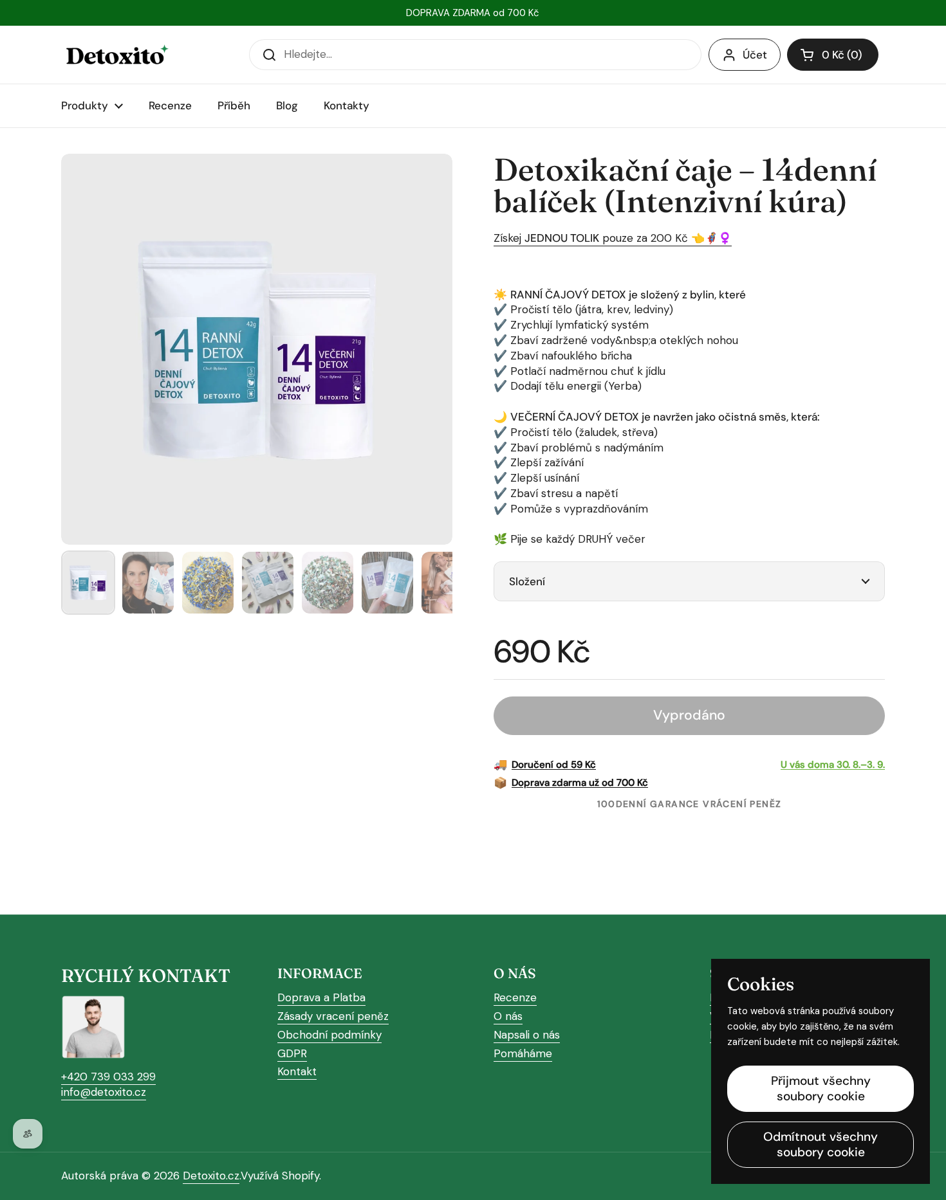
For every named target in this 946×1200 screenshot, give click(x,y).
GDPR (292, 1053)
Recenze (515, 997)
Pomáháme (523, 1053)
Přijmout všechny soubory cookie (821, 1088)
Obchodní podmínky (329, 1035)
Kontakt (297, 1071)
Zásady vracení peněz (333, 1016)
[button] (832, 55)
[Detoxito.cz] (116, 55)
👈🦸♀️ (710, 238)
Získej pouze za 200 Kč (591, 238)
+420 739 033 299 (108, 1076)
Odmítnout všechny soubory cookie (820, 1144)
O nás (508, 1016)
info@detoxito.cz (103, 1092)
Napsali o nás (527, 1035)
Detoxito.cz (211, 1175)
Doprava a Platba (321, 997)
